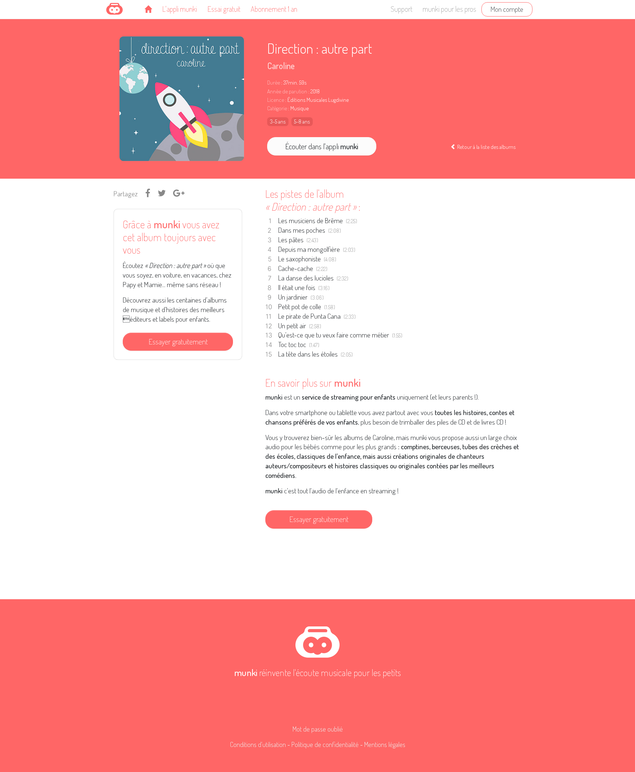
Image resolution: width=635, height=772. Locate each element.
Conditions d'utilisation (258, 744)
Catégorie (277, 108)
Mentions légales (384, 744)
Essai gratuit (223, 9)
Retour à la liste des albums (486, 146)
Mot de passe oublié (318, 729)
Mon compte (507, 9)
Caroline (281, 65)
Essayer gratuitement (178, 341)
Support (401, 9)
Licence (275, 100)
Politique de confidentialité (325, 744)
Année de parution (287, 91)
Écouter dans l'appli (321, 146)
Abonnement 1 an (274, 9)
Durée (273, 82)
